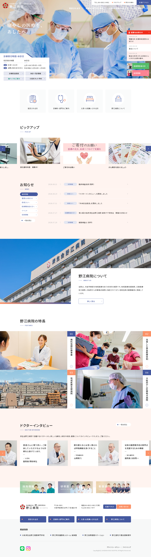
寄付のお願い (130, 2)
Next (148, 453)
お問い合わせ (124, 507)
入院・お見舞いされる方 (118, 8)
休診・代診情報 (35, 73)
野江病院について (141, 8)
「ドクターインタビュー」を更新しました (93, 194)
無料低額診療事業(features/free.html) (38, 350)
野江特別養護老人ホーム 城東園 (64, 535)
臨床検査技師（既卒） (86, 184)
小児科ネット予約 (36, 79)
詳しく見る (91, 301)
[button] (2, 148)
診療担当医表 (14, 73)
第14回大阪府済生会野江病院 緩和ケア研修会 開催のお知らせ (103, 213)
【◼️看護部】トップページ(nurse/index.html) (113, 487)
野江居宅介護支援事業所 (121, 535)
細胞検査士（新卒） (86, 222)
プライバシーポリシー (114, 547)
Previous (2, 453)
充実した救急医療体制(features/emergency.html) (113, 350)
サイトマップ (127, 547)
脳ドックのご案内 (14, 79)
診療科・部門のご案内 (94, 8)
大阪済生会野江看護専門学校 (33, 535)
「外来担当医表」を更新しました (90, 203)
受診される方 (74, 8)
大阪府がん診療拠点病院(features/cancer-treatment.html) (113, 389)
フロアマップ (117, 2)
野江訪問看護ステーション (94, 535)
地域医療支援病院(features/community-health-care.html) (38, 389)
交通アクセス (144, 2)
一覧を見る (28, 220)
